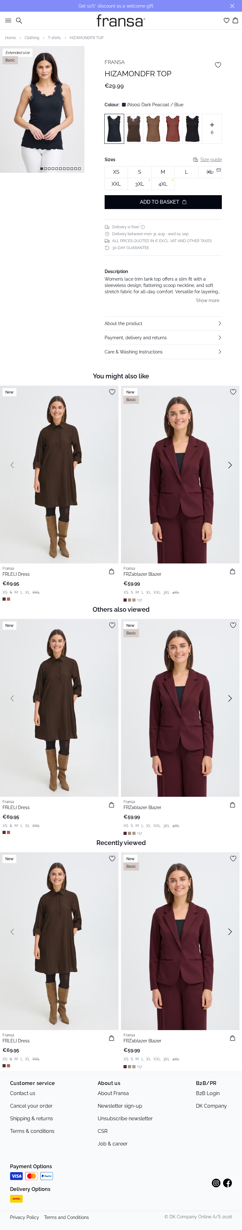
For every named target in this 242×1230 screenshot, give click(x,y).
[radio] (116, 172)
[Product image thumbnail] (41, 168)
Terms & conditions (32, 1131)
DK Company (211, 1106)
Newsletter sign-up (120, 1106)
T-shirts (54, 38)
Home (10, 38)
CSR (102, 1131)
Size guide (211, 159)
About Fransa (113, 1093)
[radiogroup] (163, 178)
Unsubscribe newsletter (125, 1119)
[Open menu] (7, 20)
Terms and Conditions (66, 1217)
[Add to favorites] (218, 65)
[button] (163, 323)
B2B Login (208, 1093)
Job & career (113, 1144)
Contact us (22, 1093)
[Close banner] (232, 6)
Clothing (32, 38)
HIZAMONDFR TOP (86, 38)
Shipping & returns (31, 1119)
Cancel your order (31, 1106)
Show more (207, 300)
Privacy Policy (24, 1217)
